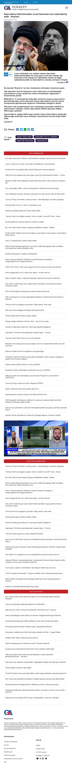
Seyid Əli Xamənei (25, 141)
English (35, 2)
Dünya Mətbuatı (10, 748)
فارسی (26, 2)
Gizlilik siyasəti (41, 752)
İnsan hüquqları (9, 755)
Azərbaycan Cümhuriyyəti (13, 758)
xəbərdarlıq (42, 141)
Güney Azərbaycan (10, 741)
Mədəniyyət (8, 752)
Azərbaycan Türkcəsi (11, 2)
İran (5, 762)
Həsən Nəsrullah (24, 137)
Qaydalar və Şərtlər (43, 755)
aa (10, 74)
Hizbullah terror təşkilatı (46, 137)
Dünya (6, 745)
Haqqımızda (40, 749)
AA (6, 74)
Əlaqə (38, 745)
